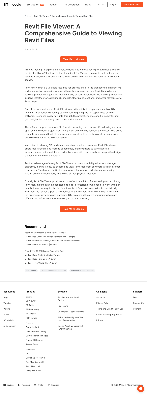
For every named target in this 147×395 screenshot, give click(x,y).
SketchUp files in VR (35, 357)
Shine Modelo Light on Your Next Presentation (70, 318)
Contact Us (138, 303)
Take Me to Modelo (73, 59)
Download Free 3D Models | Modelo (41, 244)
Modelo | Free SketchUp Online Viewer (42, 255)
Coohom (137, 309)
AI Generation (9, 326)
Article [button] (28, 16)
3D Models (8, 320)
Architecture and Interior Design (69, 298)
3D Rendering (32, 309)
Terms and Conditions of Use (109, 309)
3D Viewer (30, 301)
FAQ (135, 297)
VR (27, 353)
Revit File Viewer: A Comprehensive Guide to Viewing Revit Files (63, 16)
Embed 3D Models (34, 340)
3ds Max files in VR (35, 362)
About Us (100, 297)
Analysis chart (32, 327)
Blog (5, 297)
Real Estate (63, 306)
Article (6, 314)
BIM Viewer (31, 313)
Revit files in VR (33, 366)
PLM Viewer (31, 318)
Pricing (99, 320)
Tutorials (7, 303)
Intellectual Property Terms (109, 314)
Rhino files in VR (33, 370)
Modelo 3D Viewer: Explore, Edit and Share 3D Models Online (52, 240)
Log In (113, 4)
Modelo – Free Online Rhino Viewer (41, 263)
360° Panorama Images (37, 335)
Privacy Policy (103, 303)
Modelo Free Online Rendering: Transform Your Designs (50, 237)
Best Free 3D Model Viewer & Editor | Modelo (45, 233)
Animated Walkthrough (36, 331)
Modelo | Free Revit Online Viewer (40, 259)
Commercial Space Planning (71, 311)
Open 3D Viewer (132, 4)
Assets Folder (32, 344)
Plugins (6, 309)
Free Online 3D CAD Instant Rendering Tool (44, 251)
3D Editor (30, 305)
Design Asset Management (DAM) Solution (70, 327)
